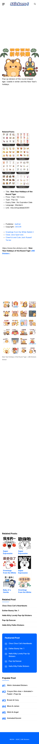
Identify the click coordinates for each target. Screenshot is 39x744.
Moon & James (13, 706)
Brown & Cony (13, 700)
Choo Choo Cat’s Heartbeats (14, 606)
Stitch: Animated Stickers (17, 685)
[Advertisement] (19, 27)
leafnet (18, 224)
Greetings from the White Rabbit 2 (20, 232)
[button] (35, 4)
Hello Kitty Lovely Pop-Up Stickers (17, 615)
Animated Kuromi (14, 718)
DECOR (18, 227)
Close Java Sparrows (14, 235)
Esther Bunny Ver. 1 (10, 610)
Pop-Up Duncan (9, 620)
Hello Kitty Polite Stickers (13, 625)
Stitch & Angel (13, 712)
